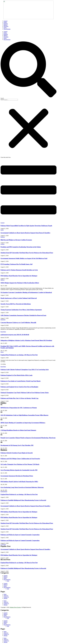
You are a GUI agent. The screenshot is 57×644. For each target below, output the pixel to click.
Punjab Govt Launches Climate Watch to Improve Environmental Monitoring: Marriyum (28, 438)
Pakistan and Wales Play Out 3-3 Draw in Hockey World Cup (19, 398)
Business (6, 23)
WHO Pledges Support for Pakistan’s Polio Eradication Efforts (20, 283)
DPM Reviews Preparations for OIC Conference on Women (19, 407)
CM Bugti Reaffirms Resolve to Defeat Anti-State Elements (18, 430)
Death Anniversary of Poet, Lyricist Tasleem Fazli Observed (19, 298)
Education (6, 26)
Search (2, 99)
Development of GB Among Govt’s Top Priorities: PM (17, 445)
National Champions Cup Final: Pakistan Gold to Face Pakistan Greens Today (25, 392)
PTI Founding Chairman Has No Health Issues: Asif (16, 264)
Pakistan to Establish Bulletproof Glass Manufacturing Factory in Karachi (23, 500)
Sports (5, 27)
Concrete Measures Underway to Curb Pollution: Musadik (18, 322)
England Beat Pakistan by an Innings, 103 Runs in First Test (19, 355)
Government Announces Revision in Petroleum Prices (17, 476)
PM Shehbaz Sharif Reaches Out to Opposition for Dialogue (19, 275)
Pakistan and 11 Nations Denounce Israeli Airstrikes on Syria (19, 270)
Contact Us (6, 597)
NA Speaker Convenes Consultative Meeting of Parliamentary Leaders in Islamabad (26, 292)
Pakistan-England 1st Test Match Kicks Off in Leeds (16, 375)
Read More (3, 331)
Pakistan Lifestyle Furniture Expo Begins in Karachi (17, 453)
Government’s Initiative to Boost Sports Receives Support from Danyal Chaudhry (25, 233)
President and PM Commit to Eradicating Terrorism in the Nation (21, 247)
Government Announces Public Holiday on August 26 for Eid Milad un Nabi (24, 258)
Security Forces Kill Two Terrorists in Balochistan (16, 304)
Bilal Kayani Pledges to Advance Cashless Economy (16, 240)
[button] (28, 70)
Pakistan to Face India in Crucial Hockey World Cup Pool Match (20, 381)
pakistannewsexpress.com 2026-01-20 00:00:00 (15, 334)
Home (5, 594)
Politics (5, 22)
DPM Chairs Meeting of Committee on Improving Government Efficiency (23, 422)
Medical (5, 25)
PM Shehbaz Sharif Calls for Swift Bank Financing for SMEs (19, 481)
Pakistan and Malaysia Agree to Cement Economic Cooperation (20, 534)
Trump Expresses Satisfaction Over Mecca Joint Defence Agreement (21, 309)
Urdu (8, 581)
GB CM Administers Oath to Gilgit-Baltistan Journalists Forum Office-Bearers (24, 415)
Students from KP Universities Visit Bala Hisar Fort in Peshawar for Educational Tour (27, 252)
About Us (6, 595)
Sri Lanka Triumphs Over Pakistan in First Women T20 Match (20, 464)
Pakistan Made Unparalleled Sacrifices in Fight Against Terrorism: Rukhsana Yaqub (26, 225)
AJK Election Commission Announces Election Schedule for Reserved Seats (23, 315)
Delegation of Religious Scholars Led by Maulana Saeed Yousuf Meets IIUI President (26, 340)
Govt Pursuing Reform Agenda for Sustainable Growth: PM (19, 470)
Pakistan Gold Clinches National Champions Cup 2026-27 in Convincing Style (25, 369)
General (5, 21)
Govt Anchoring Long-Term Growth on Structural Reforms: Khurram (22, 487)
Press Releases (7, 29)
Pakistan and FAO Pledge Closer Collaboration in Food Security (20, 458)
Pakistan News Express (15, 607)
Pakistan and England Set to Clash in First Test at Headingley (19, 387)
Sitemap (5, 598)
